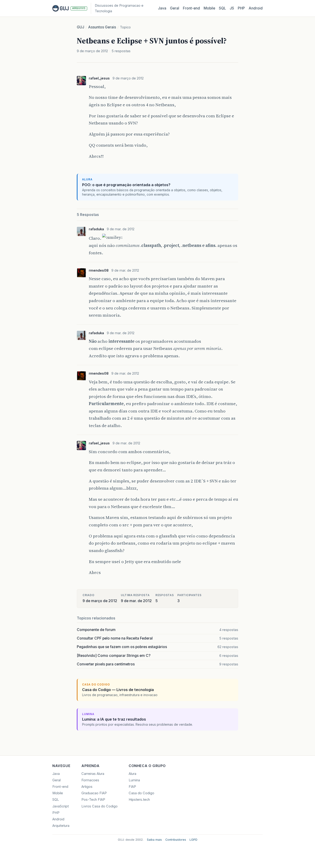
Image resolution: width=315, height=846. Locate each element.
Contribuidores (175, 839)
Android (256, 8)
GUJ (80, 27)
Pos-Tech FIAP (93, 799)
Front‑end (191, 8)
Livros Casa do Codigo (99, 806)
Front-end (60, 787)
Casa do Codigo (141, 793)
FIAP (132, 787)
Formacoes (90, 780)
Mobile (209, 8)
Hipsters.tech (139, 799)
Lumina (134, 780)
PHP (241, 8)
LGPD (193, 839)
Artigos (86, 787)
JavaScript (60, 806)
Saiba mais (154, 839)
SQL (222, 8)
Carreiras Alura (92, 774)
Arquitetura (60, 826)
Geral (174, 8)
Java (162, 8)
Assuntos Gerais (102, 27)
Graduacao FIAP (94, 793)
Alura (132, 774)
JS (232, 8)
